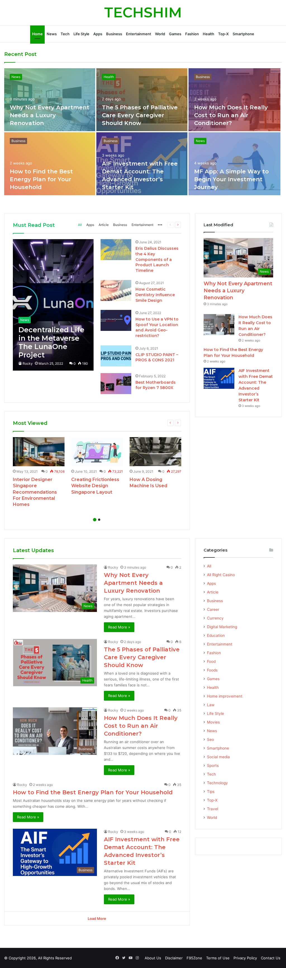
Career (213, 609)
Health (208, 34)
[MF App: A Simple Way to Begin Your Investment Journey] (234, 163)
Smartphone (243, 34)
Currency (215, 618)
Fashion (192, 34)
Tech (65, 34)
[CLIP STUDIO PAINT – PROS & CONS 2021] (116, 355)
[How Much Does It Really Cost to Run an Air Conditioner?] (234, 99)
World (160, 34)
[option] (143, 132)
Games (175, 34)
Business (114, 34)
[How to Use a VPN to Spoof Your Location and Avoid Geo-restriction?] (116, 320)
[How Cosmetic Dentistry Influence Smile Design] (116, 290)
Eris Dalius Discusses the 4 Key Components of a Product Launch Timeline (156, 259)
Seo (210, 739)
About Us (153, 958)
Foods (212, 670)
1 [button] (94, 519)
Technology (217, 783)
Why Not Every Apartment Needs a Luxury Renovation (49, 115)
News (52, 34)
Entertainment (138, 34)
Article (104, 225)
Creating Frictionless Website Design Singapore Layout (95, 486)
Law (210, 705)
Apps (97, 34)
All (80, 225)
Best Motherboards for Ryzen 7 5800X (155, 385)
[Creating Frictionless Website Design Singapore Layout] (97, 451)
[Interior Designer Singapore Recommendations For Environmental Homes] (39, 451)
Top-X (223, 34)
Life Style (81, 34)
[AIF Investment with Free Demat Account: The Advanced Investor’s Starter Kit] (219, 378)
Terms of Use (218, 958)
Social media (218, 757)
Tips (210, 791)
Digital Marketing (222, 627)
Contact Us (270, 958)
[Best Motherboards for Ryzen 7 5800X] (116, 383)
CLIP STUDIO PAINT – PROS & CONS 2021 (156, 357)
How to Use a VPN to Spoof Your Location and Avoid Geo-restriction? (156, 327)
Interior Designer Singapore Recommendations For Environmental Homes (35, 492)
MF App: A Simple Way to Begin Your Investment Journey (231, 179)
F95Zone (194, 958)
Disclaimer (174, 958)
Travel (212, 809)
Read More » (119, 627)
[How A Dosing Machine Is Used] (155, 451)
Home (37, 34)
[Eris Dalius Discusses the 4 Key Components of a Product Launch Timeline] (116, 249)
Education (216, 635)
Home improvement (224, 696)
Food (211, 661)
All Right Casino (221, 575)
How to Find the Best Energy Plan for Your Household (41, 179)
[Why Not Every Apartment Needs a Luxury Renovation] (49, 99)
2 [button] (99, 520)
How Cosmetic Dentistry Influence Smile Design (155, 295)
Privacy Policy (245, 958)
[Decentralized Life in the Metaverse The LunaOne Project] (53, 305)
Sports (213, 765)
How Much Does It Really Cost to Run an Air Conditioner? (231, 115)
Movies (213, 722)
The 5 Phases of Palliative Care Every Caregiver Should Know (140, 115)
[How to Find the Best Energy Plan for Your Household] (49, 163)
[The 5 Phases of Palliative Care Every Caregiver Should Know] (141, 99)
